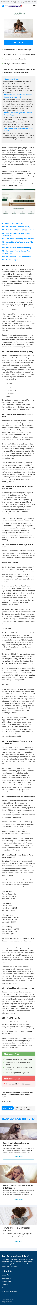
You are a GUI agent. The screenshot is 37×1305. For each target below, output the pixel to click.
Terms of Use (6, 1278)
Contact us (5, 1288)
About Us (5, 1285)
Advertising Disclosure (9, 1291)
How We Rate (6, 1281)
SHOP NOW (18, 42)
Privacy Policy (6, 1275)
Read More (18, 1157)
